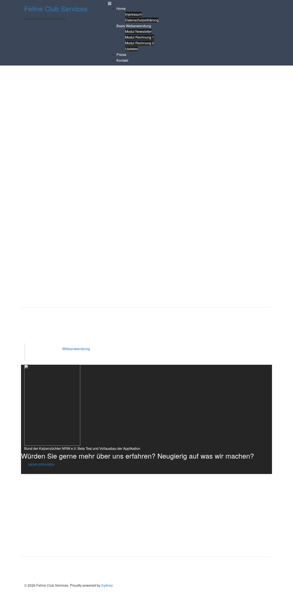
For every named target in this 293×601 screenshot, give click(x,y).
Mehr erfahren (41, 464)
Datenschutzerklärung (142, 20)
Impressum (133, 14)
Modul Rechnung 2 (139, 42)
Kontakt (122, 60)
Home (121, 8)
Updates (131, 48)
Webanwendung (76, 348)
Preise (121, 54)
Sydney (107, 585)
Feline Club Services (56, 8)
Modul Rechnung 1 (139, 37)
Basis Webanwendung (133, 25)
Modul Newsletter (138, 31)
